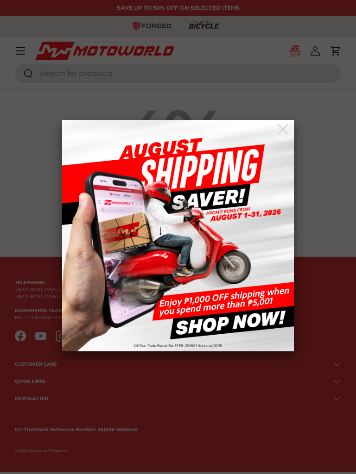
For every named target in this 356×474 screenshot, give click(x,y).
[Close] (283, 130)
